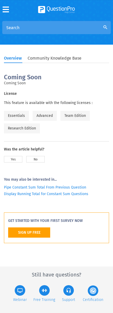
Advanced (45, 115)
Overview (13, 58)
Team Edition (75, 115)
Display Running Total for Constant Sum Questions (46, 194)
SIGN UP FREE (29, 232)
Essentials (16, 115)
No (36, 159)
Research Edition (22, 128)
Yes (13, 159)
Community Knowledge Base (54, 58)
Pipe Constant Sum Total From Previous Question (45, 187)
